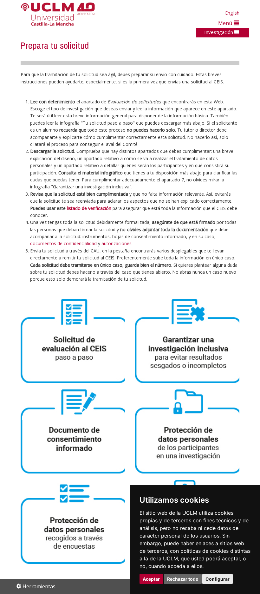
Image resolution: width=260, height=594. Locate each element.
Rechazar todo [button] (182, 579)
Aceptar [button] (151, 579)
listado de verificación (89, 208)
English (232, 13)
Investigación (219, 32)
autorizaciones (116, 243)
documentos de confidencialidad (63, 243)
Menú (226, 23)
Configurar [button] (217, 579)
